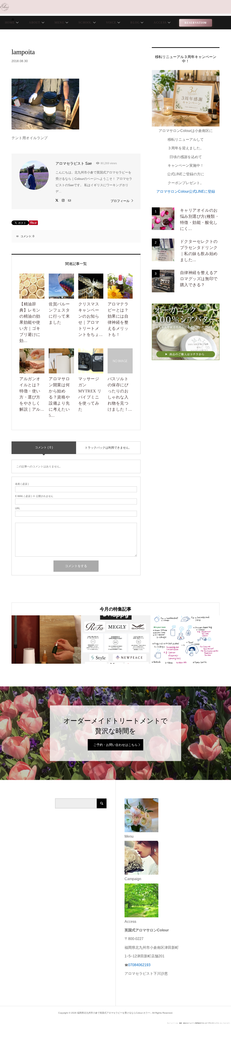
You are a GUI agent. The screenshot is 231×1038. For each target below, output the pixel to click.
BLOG (134, 22)
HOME (10, 22)
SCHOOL (85, 22)
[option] (46, 639)
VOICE (111, 22)
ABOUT (34, 22)
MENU (59, 22)
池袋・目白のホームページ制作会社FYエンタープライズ (196, 1023)
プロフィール (120, 201)
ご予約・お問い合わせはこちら (115, 745)
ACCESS (160, 22)
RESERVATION (196, 22)
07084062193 (139, 965)
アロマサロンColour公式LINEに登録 (185, 191)
